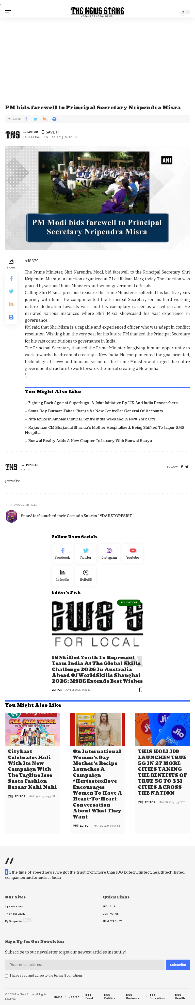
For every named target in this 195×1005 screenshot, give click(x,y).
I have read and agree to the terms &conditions (46, 975)
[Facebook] (182, 467)
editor (32, 131)
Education (129, 602)
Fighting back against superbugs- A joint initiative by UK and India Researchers (103, 403)
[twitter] (187, 467)
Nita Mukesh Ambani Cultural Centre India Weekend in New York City (92, 419)
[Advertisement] (97, 55)
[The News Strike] (97, 12)
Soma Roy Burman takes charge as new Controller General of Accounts (95, 411)
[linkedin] (62, 576)
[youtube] (133, 554)
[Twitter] (86, 554)
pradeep (32, 465)
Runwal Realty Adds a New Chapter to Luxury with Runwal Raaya (90, 440)
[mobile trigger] (9, 12)
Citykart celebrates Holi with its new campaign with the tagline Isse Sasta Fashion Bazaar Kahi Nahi (32, 769)
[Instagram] (109, 554)
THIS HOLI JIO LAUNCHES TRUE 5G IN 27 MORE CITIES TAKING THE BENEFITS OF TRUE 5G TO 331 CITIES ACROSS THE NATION (162, 772)
